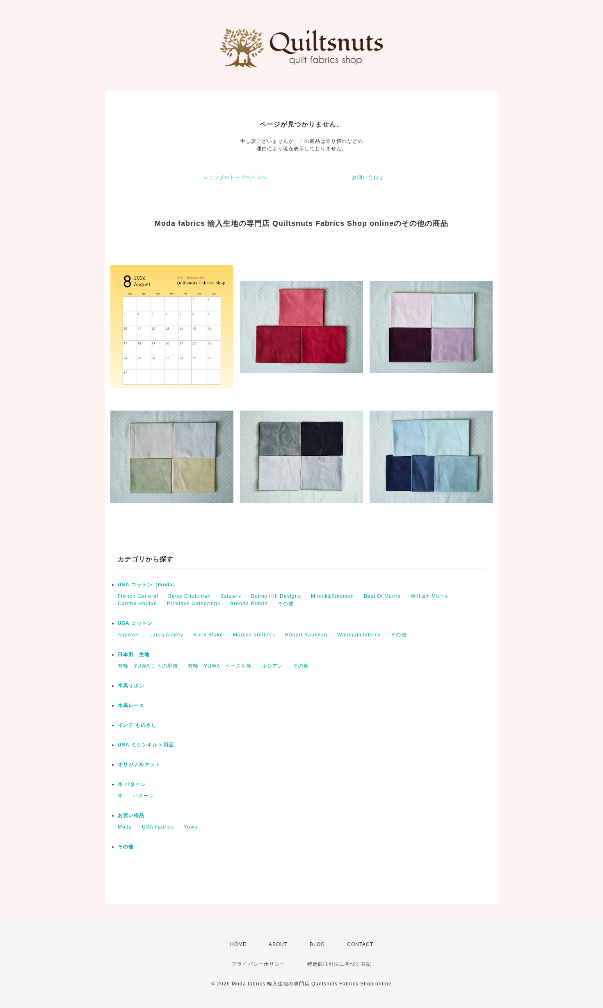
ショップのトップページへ (235, 177)
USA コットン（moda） (148, 585)
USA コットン (135, 623)
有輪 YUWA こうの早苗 (148, 666)
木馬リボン (131, 686)
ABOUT (278, 944)
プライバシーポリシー (258, 964)
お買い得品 (131, 815)
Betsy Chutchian (189, 596)
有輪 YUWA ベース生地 (220, 666)
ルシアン (272, 666)
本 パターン (132, 784)
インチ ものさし (137, 725)
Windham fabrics (359, 635)
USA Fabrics (158, 827)
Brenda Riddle (249, 603)
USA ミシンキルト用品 (146, 745)
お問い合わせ (368, 177)
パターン (143, 796)
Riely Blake (208, 635)
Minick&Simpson (332, 596)
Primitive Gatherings (193, 603)
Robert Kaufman (306, 635)
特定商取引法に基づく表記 (339, 964)
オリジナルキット (139, 764)
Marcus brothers (254, 635)
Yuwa (191, 827)
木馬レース (131, 705)
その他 (286, 603)
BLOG (317, 944)
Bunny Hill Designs (276, 596)
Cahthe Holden (137, 603)
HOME (238, 944)
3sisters (231, 596)
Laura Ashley (166, 635)
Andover (128, 635)
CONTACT (360, 944)
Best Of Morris (382, 596)
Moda (125, 827)
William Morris (429, 596)
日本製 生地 (134, 654)
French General (138, 596)
